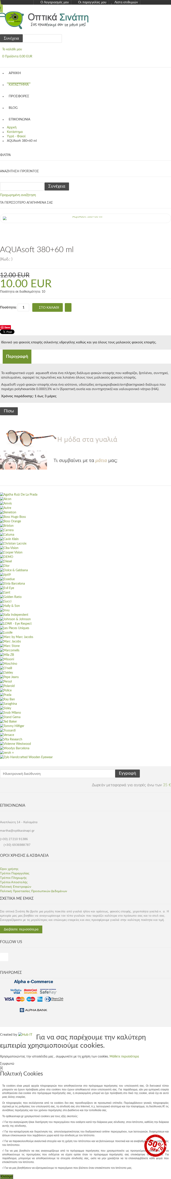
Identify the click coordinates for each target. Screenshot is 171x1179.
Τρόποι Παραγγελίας (15, 873)
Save (7, 327)
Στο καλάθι (49, 307)
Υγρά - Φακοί (16, 136)
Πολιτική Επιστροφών (15, 886)
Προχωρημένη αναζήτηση (18, 195)
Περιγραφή (17, 357)
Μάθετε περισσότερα (124, 1056)
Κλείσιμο (6, 1176)
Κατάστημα (19, 84)
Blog (13, 107)
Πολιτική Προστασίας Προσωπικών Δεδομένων (33, 891)
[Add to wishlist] (68, 307)
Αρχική (15, 73)
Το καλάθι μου (12, 49)
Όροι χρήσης (9, 869)
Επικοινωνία (19, 119)
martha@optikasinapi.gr (17, 830)
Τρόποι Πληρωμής (13, 877)
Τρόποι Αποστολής (14, 882)
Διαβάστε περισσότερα (21, 929)
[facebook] (4, 957)
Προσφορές (19, 96)
